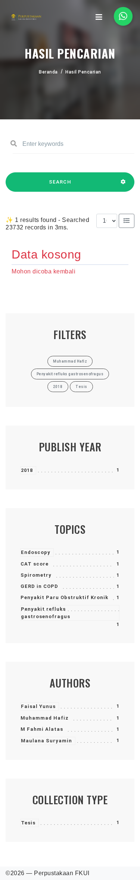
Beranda (48, 72)
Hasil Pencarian (83, 72)
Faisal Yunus (38, 706)
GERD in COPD (39, 586)
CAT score (35, 564)
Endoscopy (35, 552)
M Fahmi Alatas (42, 729)
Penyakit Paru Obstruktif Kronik (64, 597)
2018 (27, 470)
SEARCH (60, 182)
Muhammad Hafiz (45, 718)
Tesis (28, 823)
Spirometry (36, 575)
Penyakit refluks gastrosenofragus (45, 612)
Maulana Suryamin (46, 740)
